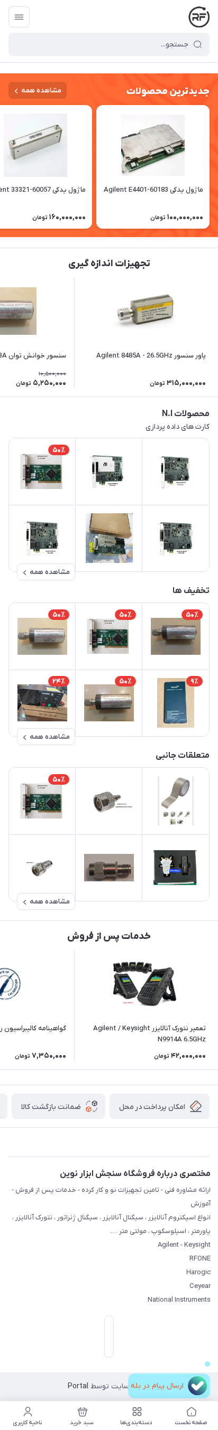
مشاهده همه (41, 90)
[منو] (19, 16)
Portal (78, 1386)
